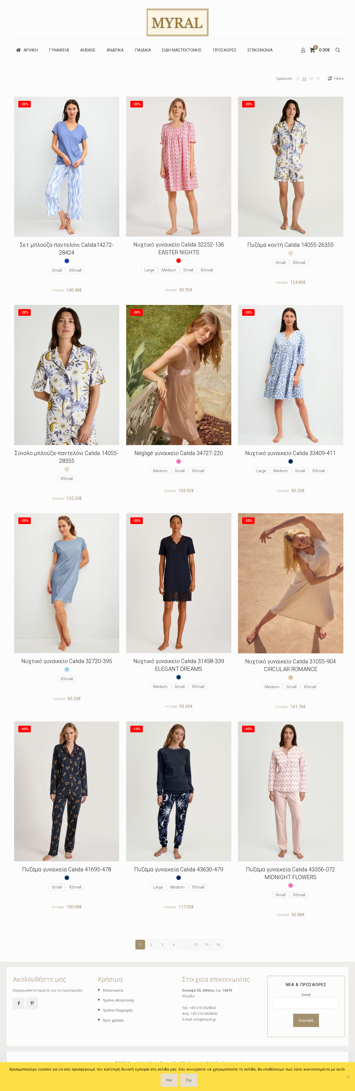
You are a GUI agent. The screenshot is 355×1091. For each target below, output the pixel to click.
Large (149, 270)
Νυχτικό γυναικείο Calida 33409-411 (290, 453)
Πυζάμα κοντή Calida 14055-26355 (290, 245)
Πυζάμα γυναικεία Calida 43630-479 (178, 869)
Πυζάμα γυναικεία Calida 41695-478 (66, 869)
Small (57, 270)
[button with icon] (19, 1003)
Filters (339, 78)
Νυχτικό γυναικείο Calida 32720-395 (66, 661)
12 (195, 945)
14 (218, 945)
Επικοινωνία (113, 990)
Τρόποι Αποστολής (119, 1000)
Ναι (169, 1080)
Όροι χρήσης (113, 1020)
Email (306, 995)
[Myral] (177, 19)
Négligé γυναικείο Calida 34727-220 (179, 453)
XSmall (75, 270)
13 (207, 945)
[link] (297, 78)
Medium (169, 270)
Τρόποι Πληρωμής (118, 1010)
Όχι (189, 1080)
